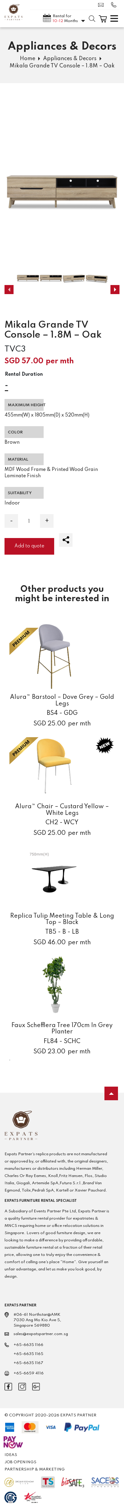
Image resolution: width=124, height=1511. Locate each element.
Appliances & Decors (70, 58)
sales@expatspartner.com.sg (102, 5)
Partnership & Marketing (35, 1469)
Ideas (11, 1455)
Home (27, 58)
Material (18, 460)
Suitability (20, 493)
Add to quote (29, 546)
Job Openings (20, 1462)
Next (114, 289)
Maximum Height (26, 405)
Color (15, 432)
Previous (9, 289)
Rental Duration (24, 374)
